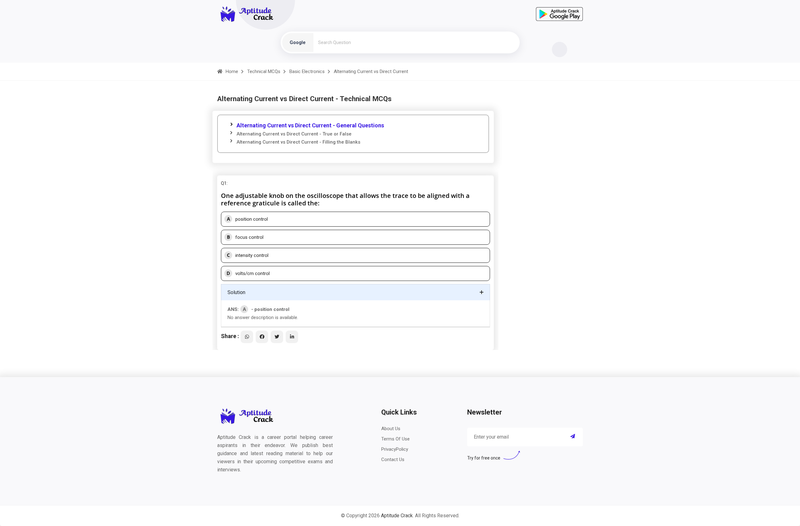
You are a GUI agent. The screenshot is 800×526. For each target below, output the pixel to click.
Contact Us (392, 459)
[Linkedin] (292, 337)
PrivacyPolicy (394, 449)
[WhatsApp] (247, 337)
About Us (390, 428)
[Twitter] (277, 337)
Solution (236, 292)
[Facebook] (262, 337)
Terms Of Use (395, 439)
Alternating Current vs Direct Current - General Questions (310, 125)
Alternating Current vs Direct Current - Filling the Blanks (298, 142)
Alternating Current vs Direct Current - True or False (294, 134)
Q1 (224, 183)
